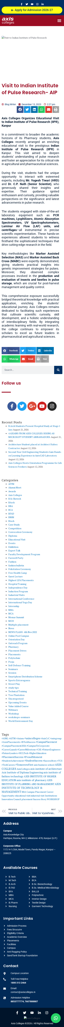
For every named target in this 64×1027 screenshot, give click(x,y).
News (11, 628)
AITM (11, 483)
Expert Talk (14, 550)
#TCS (59, 760)
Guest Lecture (15, 576)
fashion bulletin (16, 565)
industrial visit (37, 795)
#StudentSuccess (33, 760)
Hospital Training (17, 584)
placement (27, 799)
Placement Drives (17, 650)
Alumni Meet (14, 487)
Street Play (14, 683)
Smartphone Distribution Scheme (25, 676)
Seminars (13, 669)
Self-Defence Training (19, 665)
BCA (10, 509)
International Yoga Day (20, 602)
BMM (11, 517)
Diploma (12, 535)
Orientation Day (16, 639)
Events (11, 543)
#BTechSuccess (28, 742)
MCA (10, 613)
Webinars (13, 709)
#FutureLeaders (10, 753)
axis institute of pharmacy (31, 780)
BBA (10, 506)
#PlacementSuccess (12, 757)
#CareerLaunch (9, 749)
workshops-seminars (19, 717)
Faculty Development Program (24, 554)
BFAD (11, 513)
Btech (11, 521)
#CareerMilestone (26, 749)
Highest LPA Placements (21, 580)
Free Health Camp (17, 572)
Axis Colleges (15, 495)
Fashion (12, 561)
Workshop (13, 713)
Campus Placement (36, 791)
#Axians (20, 738)
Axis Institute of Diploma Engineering (22, 772)
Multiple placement (18, 624)
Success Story (39, 799)
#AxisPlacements (11, 742)
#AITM (12, 738)
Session (12, 672)
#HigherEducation (37, 753)
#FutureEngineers (51, 749)
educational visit (22, 795)
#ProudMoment (33, 757)
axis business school (44, 764)
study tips (13, 687)
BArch (11, 502)
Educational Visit (16, 539)
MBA (10, 609)
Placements (14, 654)
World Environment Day (20, 721)
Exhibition (13, 546)
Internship (13, 606)
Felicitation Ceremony (19, 569)
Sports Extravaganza (19, 680)
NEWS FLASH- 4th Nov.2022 (22, 632)
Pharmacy (13, 646)
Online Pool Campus (18, 635)
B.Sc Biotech (14, 498)
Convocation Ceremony (20, 532)
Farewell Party (15, 557)
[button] (59, 21)
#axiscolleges (32, 738)
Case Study (14, 524)
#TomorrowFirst (24, 764)
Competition (14, 528)
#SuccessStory (50, 760)
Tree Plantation (16, 695)
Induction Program (18, 591)
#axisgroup (56, 738)
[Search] (58, 370)
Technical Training (17, 691)
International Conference (21, 598)
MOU (11, 620)
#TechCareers (8, 764)
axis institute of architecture (46, 768)
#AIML (5, 738)
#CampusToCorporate (38, 745)
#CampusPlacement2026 (14, 745)
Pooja (11, 661)
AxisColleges (23, 768)
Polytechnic (14, 658)
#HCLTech (23, 753)
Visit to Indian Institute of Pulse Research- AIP (30, 89)
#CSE (38, 749)
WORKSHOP (53, 799)
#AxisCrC (45, 738)
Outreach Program (17, 643)
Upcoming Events (17, 702)
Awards (12, 491)
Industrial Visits (16, 595)
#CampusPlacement (46, 742)
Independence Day (17, 587)
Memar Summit (16, 617)
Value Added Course (18, 706)
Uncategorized (15, 698)
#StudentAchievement (13, 760)
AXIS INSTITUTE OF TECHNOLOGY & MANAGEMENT (31, 788)
